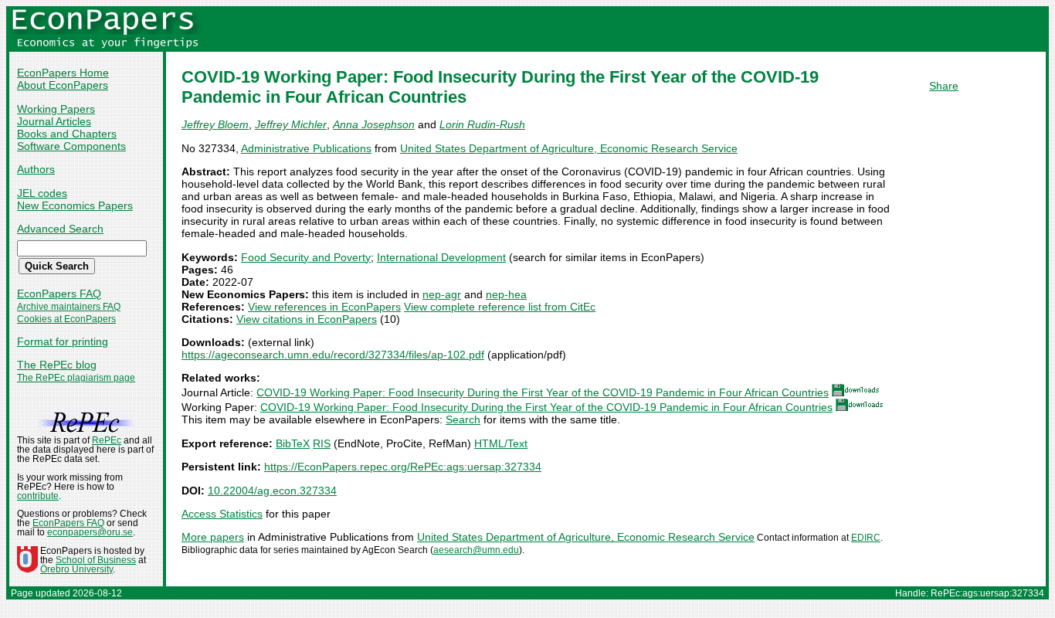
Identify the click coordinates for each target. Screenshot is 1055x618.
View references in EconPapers (324, 307)
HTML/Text (501, 443)
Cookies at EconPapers (66, 319)
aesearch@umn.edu (476, 550)
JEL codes (42, 193)
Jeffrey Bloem (215, 124)
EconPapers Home (63, 72)
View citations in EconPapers (306, 319)
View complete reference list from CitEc (499, 307)
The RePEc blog (57, 364)
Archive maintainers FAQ (68, 306)
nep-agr (441, 294)
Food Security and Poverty (306, 257)
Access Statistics (222, 514)
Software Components (71, 146)
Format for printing (62, 341)
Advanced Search (60, 228)
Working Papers (56, 109)
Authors (36, 169)
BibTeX (293, 443)
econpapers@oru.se (90, 532)
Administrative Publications (306, 148)
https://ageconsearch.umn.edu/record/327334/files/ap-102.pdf (332, 354)
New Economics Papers (75, 205)
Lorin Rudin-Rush (482, 124)
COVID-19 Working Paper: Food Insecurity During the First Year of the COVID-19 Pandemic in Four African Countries (542, 392)
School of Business (96, 560)
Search (463, 419)
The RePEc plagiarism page (76, 377)
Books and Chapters (67, 133)
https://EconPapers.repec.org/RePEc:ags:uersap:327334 (402, 466)
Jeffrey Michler (291, 124)
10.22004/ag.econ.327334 (272, 490)
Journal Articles (54, 121)
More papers (212, 537)
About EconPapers (62, 85)
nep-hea (506, 294)
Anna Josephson (374, 124)
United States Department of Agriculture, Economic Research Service (569, 148)
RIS (322, 443)
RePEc (106, 440)
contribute (38, 496)
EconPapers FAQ (59, 293)
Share (943, 86)
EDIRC (865, 537)
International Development (441, 257)
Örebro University (76, 569)
